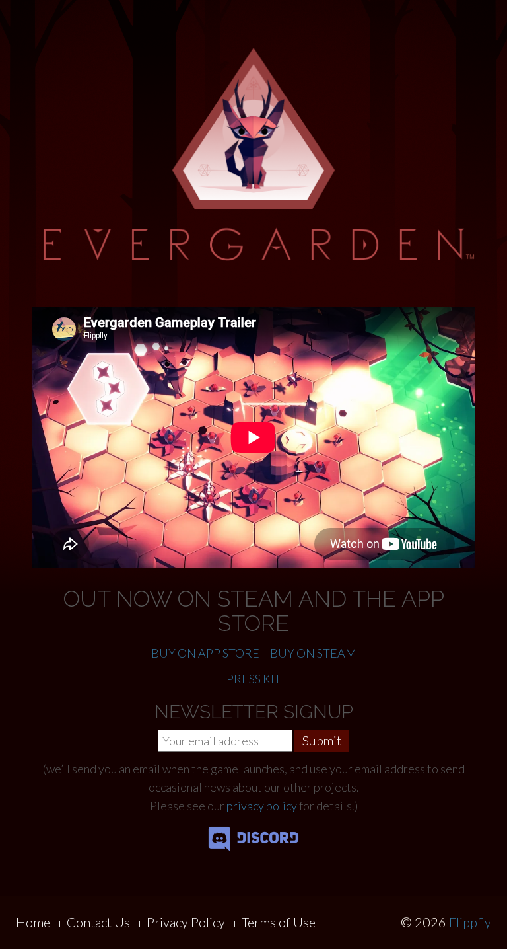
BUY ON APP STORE (205, 653)
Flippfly (470, 922)
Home (33, 922)
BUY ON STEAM (313, 653)
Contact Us (98, 922)
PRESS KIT (253, 678)
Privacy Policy (186, 922)
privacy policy (261, 805)
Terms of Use (279, 922)
